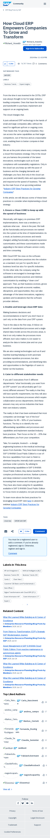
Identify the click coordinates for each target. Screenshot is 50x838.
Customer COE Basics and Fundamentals (18, 584)
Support (37, 825)
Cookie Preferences (12, 832)
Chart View (17, 579)
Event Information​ (29, 597)
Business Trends (10, 575)
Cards (6, 579)
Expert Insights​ (25, 84)
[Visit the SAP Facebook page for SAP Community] (18, 803)
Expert (6, 601)
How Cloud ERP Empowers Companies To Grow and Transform (25, 30)
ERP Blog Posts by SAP (13, 10)
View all (6, 789)
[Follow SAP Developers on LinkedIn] (32, 803)
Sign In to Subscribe (35, 49)
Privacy (12, 811)
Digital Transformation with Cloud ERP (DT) (19, 592)
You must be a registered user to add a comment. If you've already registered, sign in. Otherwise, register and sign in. (23, 544)
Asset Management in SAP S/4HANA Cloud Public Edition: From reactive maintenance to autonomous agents (23, 649)
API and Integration (11, 571)
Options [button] (24, 53)
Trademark (12, 825)
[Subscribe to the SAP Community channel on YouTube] (27, 803)
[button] (5, 64)
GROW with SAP (20, 521)
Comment (12, 553)
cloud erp (7, 521)
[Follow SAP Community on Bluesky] (23, 803)
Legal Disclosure (37, 818)
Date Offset (8, 588)
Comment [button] (40, 531)
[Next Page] (27, 605)
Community (18, 4)
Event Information (10, 597)
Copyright (12, 818)
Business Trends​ (10, 84)
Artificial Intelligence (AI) (31, 571)
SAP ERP (7, 75)
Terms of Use (37, 811)
